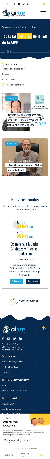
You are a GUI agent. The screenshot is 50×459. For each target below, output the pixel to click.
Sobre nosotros (9, 356)
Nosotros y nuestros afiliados (15, 380)
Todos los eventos (28, 301)
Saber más (16, 281)
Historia (5, 372)
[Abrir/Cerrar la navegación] (43, 13)
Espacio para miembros (44, 4)
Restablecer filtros (15, 84)
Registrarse (33, 281)
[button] (5, 4)
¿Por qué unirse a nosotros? (15, 390)
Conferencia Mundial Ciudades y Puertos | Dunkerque (25, 248)
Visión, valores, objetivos (13, 361)
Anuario (5, 385)
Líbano (5, 74)
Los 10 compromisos (11, 409)
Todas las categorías (12, 68)
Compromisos (9, 79)
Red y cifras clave (10, 367)
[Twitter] (23, 4)
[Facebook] (14, 4)
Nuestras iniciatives (11, 398)
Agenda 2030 (8, 404)
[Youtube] (18, 4)
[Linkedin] (28, 4)
